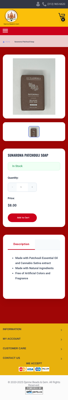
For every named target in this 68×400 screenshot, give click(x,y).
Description (21, 244)
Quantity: (13, 177)
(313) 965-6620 (56, 4)
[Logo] (11, 17)
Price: (11, 198)
